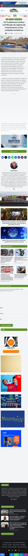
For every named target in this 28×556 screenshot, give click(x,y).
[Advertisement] (14, 108)
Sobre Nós (5, 544)
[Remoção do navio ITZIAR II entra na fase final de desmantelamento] (21, 269)
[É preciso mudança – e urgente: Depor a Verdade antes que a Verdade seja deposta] (4, 518)
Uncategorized (18, 19)
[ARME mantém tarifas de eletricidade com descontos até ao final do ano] (21, 252)
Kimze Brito (9, 33)
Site (1, 319)
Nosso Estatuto (16, 544)
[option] (14, 199)
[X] (13, 499)
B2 (6, 19)
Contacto (10, 544)
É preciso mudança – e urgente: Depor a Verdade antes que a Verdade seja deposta (17, 518)
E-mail (1, 313)
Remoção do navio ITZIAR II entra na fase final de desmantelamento (21, 276)
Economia (11, 19)
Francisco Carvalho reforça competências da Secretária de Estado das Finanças (14, 200)
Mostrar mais (14, 151)
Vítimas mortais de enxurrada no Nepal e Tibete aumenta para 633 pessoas (18, 511)
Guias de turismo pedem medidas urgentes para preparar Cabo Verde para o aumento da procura (7, 260)
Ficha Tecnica (4, 546)
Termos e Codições (12, 546)
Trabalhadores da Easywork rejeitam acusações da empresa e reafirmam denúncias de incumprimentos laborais (7, 277)
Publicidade (23, 544)
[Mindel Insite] (14, 10)
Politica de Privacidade (22, 546)
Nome (1, 307)
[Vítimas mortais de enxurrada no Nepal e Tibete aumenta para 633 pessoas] (4, 511)
